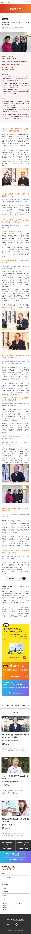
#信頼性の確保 (15, 27)
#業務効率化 (21, 27)
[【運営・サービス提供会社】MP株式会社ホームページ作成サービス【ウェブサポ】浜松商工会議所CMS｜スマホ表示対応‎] (5, 2)
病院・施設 (5, 19)
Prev (7, 705)
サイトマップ (5, 903)
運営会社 (5, 907)
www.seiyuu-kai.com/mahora (10, 64)
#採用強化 (9, 27)
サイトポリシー (6, 909)
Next (23, 705)
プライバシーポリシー (7, 905)
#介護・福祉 (4, 27)
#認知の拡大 (4, 28)
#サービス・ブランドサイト (12, 28)
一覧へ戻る (15, 705)
